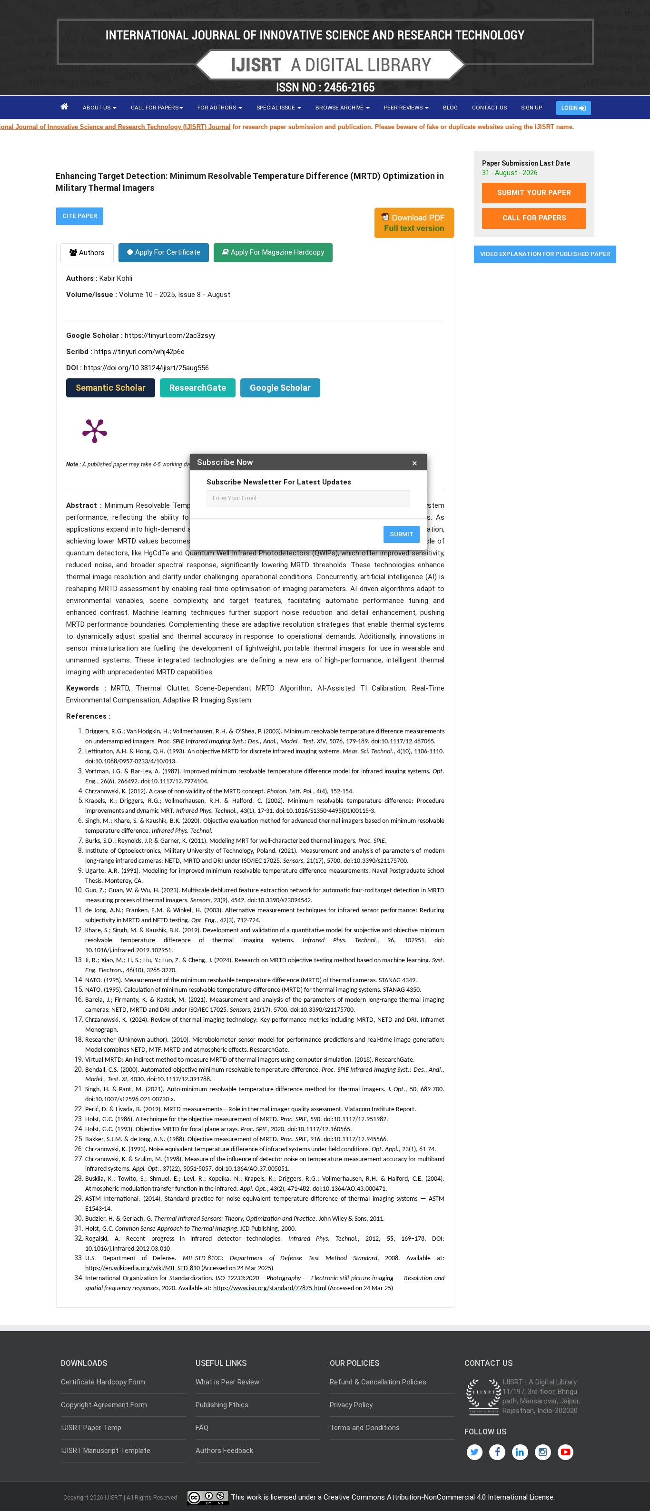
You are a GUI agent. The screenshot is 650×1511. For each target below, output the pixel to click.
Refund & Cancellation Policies (378, 1382)
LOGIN (570, 108)
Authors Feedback (224, 1450)
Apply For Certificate (166, 252)
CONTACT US (489, 107)
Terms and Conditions (365, 1427)
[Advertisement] (534, 415)
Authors (91, 252)
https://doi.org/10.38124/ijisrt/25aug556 (146, 368)
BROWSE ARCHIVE (340, 107)
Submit (402, 534)
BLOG (450, 107)
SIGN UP (531, 107)
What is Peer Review (227, 1382)
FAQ (202, 1427)
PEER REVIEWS (404, 107)
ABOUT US (97, 107)
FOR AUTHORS (217, 107)
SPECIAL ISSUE (276, 107)
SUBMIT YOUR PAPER (534, 192)
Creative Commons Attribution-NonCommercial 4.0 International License (438, 1497)
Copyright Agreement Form (104, 1405)
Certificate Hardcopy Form (103, 1382)
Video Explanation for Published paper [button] (545, 253)
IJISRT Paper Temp (91, 1427)
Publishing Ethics (222, 1405)
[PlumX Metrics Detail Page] (94, 430)
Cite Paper (79, 215)
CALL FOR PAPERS (154, 107)
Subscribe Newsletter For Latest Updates (279, 482)
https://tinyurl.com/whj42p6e (139, 351)
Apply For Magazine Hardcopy (276, 252)
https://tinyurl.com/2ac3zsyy (170, 335)
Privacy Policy (351, 1405)
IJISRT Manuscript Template (105, 1450)
